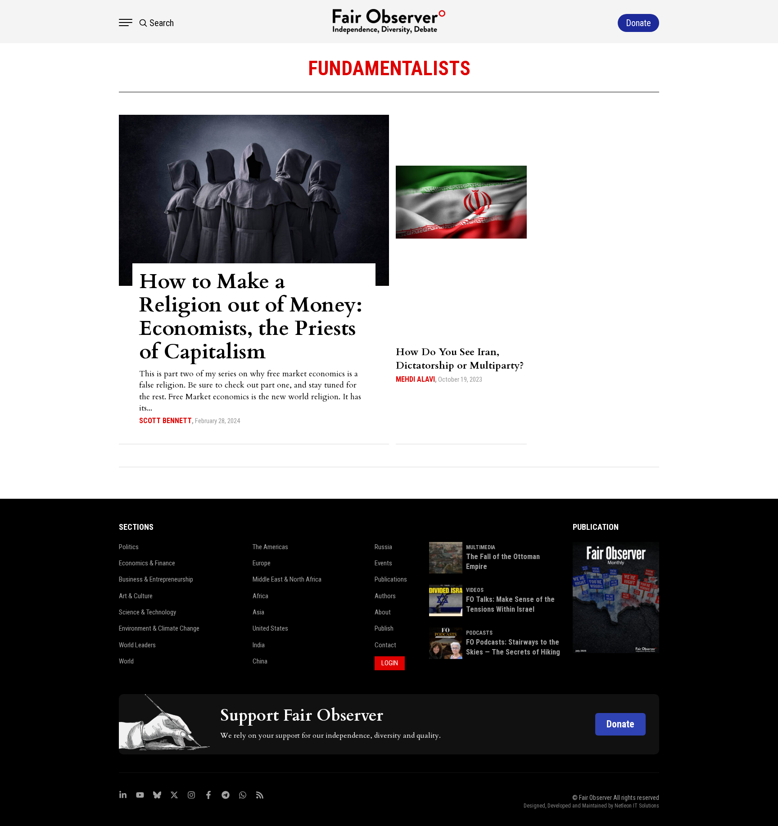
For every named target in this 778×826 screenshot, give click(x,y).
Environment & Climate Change (159, 628)
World (126, 661)
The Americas (270, 547)
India (259, 645)
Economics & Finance (147, 563)
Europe (262, 563)
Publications (391, 579)
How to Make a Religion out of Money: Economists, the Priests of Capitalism (250, 316)
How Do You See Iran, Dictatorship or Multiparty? (460, 358)
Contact (385, 645)
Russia (383, 547)
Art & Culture (136, 596)
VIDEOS (475, 590)
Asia (258, 612)
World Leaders (137, 645)
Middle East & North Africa (287, 579)
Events (383, 563)
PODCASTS (479, 633)
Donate (620, 724)
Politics (129, 547)
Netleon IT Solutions (637, 806)
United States (270, 628)
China (260, 661)
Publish (384, 628)
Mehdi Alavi (415, 379)
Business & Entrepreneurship (156, 579)
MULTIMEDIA (480, 547)
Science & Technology (147, 612)
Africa (260, 596)
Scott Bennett (165, 420)
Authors (385, 596)
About (383, 612)
